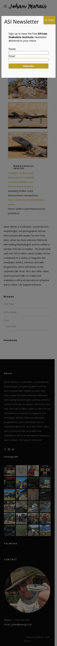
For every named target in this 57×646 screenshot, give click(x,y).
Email (12, 56)
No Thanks (49, 20)
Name (12, 49)
